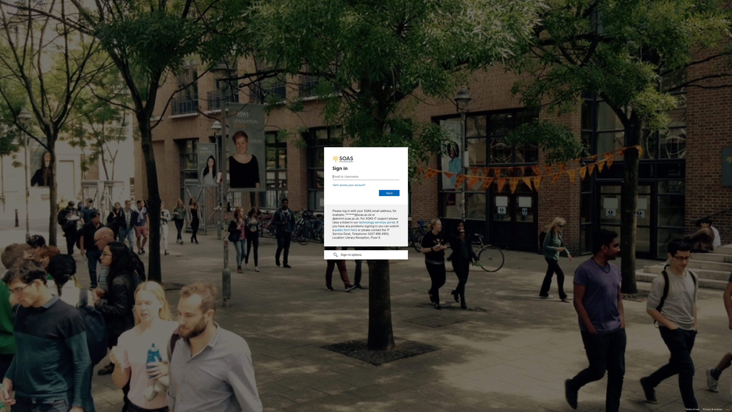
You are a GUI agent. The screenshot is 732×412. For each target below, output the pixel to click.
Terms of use (692, 409)
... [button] (728, 409)
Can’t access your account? (349, 185)
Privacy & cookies (712, 409)
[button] (366, 254)
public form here (346, 230)
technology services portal (377, 222)
